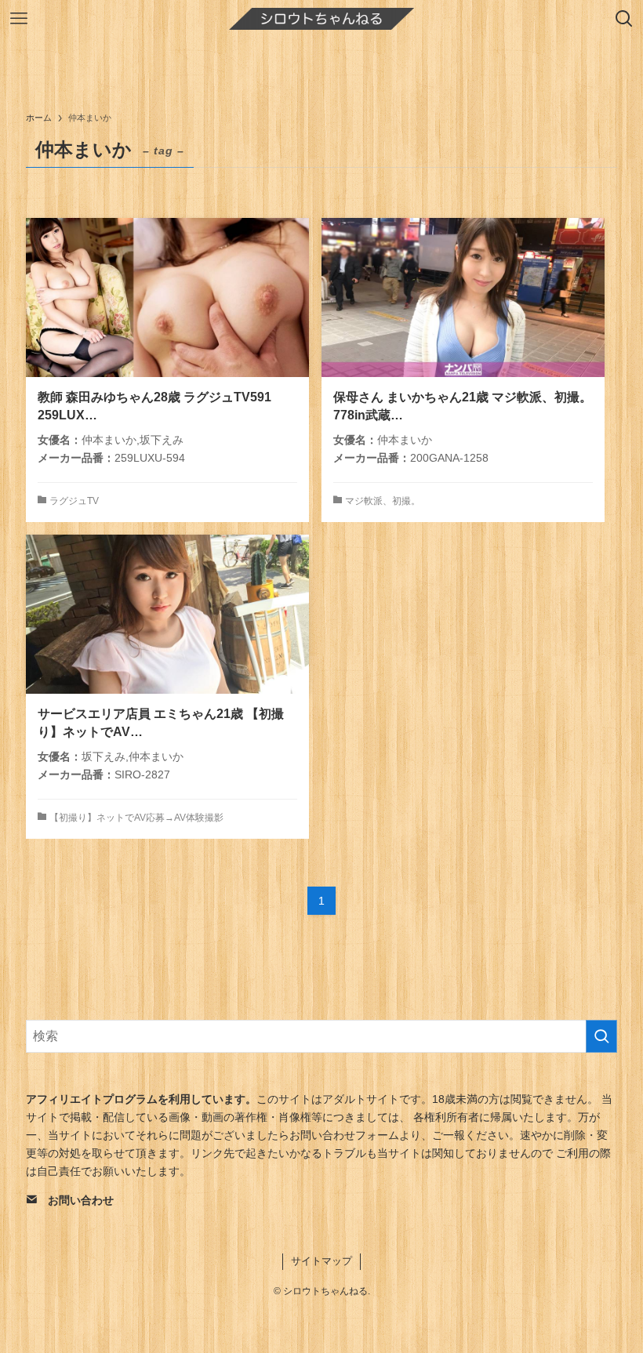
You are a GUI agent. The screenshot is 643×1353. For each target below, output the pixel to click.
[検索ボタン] (624, 19)
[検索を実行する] (601, 1036)
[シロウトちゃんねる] (321, 19)
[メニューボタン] (19, 19)
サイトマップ (321, 1261)
